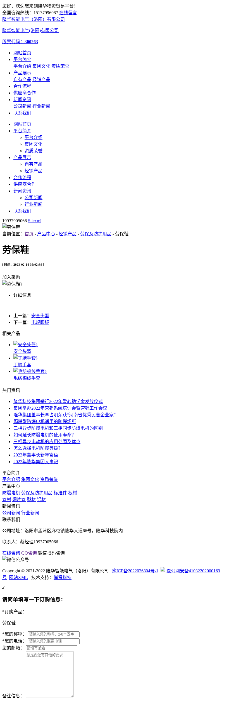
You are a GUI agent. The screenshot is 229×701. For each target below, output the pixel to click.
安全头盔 (40, 315)
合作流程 (22, 86)
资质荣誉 (60, 66)
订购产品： (14, 611)
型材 (31, 499)
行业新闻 (41, 106)
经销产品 (41, 79)
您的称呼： (14, 634)
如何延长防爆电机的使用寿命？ (44, 435)
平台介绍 (22, 66)
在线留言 (68, 12)
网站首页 (22, 52)
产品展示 (22, 72)
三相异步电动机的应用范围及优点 (46, 441)
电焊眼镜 (40, 322)
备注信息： (13, 695)
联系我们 (22, 113)
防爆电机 (11, 492)
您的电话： (14, 641)
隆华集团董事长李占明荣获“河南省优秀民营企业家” (64, 414)
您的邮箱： (13, 648)
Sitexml (34, 220)
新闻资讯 (22, 99)
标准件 (60, 492)
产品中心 (46, 233)
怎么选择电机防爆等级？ (38, 448)
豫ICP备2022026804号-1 (135, 570)
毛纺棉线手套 (26, 378)
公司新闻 (22, 106)
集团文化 (41, 66)
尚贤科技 (62, 577)
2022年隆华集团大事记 (35, 461)
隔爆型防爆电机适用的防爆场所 (44, 421)
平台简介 (22, 59)
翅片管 (19, 499)
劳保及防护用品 (95, 233)
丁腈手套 (22, 364)
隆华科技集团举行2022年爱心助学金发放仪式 (58, 401)
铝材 (41, 499)
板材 (72, 492)
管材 (6, 499)
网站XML (18, 577)
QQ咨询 (29, 553)
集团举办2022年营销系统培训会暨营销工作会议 (60, 408)
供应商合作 (24, 93)
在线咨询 (11, 553)
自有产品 (22, 79)
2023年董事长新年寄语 (35, 455)
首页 (29, 233)
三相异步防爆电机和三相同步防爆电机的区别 (58, 428)
